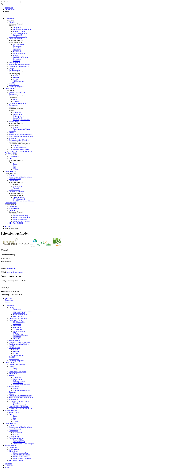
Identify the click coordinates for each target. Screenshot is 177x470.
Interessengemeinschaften (21, 120)
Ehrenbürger (17, 59)
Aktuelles (12, 22)
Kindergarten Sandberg (20, 216)
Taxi (14, 168)
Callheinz (16, 169)
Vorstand (16, 188)
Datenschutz (9, 300)
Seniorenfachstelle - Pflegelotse (19, 140)
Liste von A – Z (14, 85)
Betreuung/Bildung (11, 203)
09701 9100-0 (11, 268)
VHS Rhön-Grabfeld (16, 223)
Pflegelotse (16, 145)
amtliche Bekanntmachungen (22, 29)
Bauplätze (12, 175)
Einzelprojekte (17, 186)
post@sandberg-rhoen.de (15, 272)
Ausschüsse (17, 48)
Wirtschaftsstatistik (19, 199)
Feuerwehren (13, 105)
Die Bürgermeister (19, 44)
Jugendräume (13, 138)
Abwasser (16, 77)
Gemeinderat (17, 46)
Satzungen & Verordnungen (18, 37)
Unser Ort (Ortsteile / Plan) (17, 92)
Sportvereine (17, 112)
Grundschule (13, 206)
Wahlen (15, 55)
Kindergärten (13, 210)
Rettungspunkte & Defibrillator (19, 149)
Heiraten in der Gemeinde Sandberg (20, 134)
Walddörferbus (14, 157)
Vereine (11, 107)
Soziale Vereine (18, 118)
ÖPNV (11, 158)
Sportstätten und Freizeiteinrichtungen (21, 136)
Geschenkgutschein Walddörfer (19, 66)
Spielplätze (12, 131)
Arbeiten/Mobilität (11, 153)
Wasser (15, 75)
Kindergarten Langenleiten (21, 217)
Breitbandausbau (14, 190)
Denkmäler (16, 61)
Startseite (8, 226)
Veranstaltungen (10, 9)
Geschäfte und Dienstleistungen (23, 201)
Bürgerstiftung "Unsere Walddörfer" (20, 151)
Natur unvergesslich (19, 147)
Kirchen (11, 133)
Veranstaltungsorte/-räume (21, 129)
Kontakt (7, 302)
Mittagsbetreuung (14, 208)
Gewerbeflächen (18, 197)
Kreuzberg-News (18, 35)
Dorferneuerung (14, 180)
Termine (15, 127)
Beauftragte (17, 50)
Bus (14, 166)
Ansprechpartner (14, 62)
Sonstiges (16, 101)
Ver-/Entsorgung (14, 70)
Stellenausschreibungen (20, 33)
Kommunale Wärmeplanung (18, 103)
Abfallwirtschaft (18, 81)
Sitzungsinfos (17, 51)
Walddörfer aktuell (19, 31)
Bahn (15, 164)
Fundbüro (12, 68)
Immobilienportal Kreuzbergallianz (20, 177)
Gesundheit (12, 94)
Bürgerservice (9, 18)
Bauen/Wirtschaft (10, 171)
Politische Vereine (19, 116)
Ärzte (15, 99)
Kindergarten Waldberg (20, 219)
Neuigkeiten (9, 8)
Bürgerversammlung (19, 53)
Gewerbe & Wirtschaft (16, 192)
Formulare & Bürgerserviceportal (19, 64)
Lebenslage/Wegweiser (16, 86)
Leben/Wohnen (10, 88)
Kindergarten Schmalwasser (22, 221)
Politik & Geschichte (15, 39)
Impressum (8, 298)
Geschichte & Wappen (20, 57)
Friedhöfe (12, 83)
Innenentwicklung (15, 179)
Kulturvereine (17, 114)
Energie (15, 79)
